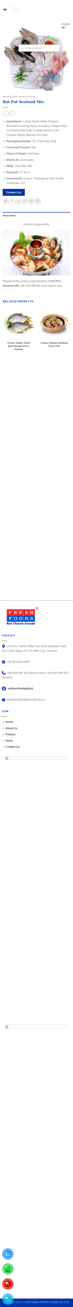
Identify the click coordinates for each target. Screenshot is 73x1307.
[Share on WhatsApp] (6, 201)
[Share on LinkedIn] (38, 201)
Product (10, 734)
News (9, 740)
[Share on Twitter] (19, 201)
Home (6, 96)
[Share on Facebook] (12, 201)
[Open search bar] (20, 43)
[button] (15, 9)
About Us (11, 728)
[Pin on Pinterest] (31, 201)
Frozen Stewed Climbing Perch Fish (54, 344)
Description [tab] (9, 215)
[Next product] (6, 113)
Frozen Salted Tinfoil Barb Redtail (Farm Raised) (18, 346)
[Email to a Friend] (25, 201)
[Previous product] (12, 113)
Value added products (23, 96)
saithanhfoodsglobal (20, 688)
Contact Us (12, 746)
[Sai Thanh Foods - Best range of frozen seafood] (5, 9)
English (66, 24)
